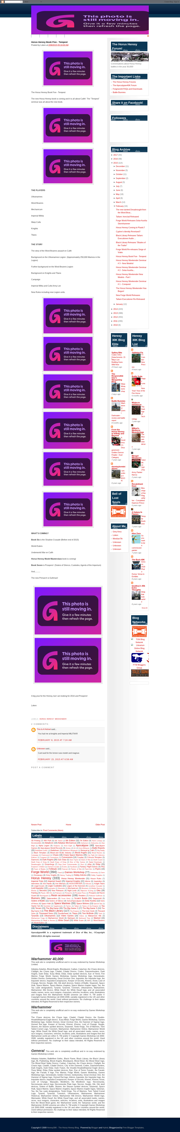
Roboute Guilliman (95, 896)
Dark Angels (47, 859)
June (118, 190)
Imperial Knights (73, 881)
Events (64, 867)
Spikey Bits (117, 353)
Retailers (82, 896)
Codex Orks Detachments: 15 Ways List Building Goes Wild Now (118, 360)
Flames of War (76, 869)
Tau (103, 906)
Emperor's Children (38, 867)
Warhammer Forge (38, 918)
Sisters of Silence (56, 901)
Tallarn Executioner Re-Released (130, 299)
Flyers (98, 869)
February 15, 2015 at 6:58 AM (55, 759)
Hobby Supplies (96, 875)
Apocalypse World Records (52, 848)
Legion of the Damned (76, 886)
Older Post (100, 824)
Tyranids (35, 916)
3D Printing (35, 841)
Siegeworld (97, 898)
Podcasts (58, 893)
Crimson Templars (94, 857)
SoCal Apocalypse (74, 901)
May (118, 194)
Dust (82, 864)
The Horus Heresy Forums (124, 82)
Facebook (73, 867)
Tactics (68, 906)
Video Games (67, 916)
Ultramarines (49, 916)
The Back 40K (138, 560)
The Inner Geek (88, 911)
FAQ (103, 867)
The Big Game (52, 908)
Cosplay (80, 857)
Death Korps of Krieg (58, 862)
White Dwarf (63, 920)
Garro (103, 872)
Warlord (97, 918)
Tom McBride (88, 913)
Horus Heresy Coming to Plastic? (130, 227)
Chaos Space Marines (73, 855)
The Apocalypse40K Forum (125, 85)
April (118, 198)
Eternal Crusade (53, 867)
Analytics (57, 846)
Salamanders (52, 898)
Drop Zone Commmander (67, 864)
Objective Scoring (86, 891)
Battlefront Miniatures (70, 850)
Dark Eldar (62, 860)
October (119, 174)
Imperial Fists (37, 881)
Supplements (58, 906)
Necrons (43, 890)
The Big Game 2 (70, 908)
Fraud (60, 872)
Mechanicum (73, 888)
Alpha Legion (44, 846)
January (119, 304)
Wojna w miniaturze (136, 403)
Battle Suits (137, 376)
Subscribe (142, 36)
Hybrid (105, 1127)
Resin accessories (61, 895)
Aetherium (84, 843)
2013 (115, 313)
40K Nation (58, 841)
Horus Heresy (41, 878)
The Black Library (53, 910)
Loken (115, 535)
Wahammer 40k (94, 916)
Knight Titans (99, 884)
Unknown (41, 748)
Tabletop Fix (137, 353)
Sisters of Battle (38, 901)
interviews (35, 884)
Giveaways (38, 875)
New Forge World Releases (128, 295)
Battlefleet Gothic (41, 850)
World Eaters (39, 923)
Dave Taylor (74, 860)
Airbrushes (95, 843)
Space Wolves (82, 903)
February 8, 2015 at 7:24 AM (55, 740)
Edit (35, 36)
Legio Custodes (55, 886)
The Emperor (74, 911)
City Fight (91, 855)
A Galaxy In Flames (137, 513)
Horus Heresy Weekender (53, 719)
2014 (115, 309)
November (120, 170)
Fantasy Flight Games (89, 867)
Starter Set (35, 906)
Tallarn (76, 906)
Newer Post (36, 824)
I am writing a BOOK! (123, 476)
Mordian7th (118, 538)
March (118, 202)
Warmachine (35, 920)
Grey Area (117, 531)
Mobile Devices (96, 888)
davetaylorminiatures (118, 467)
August (119, 182)
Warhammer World (56, 918)
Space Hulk (46, 904)
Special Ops (98, 904)
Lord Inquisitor (37, 888)
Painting (34, 893)
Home (68, 824)
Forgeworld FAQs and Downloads (127, 89)
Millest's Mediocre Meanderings (138, 430)
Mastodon (61, 888)
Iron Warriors (60, 884)
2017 (115, 155)
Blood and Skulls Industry (60, 853)
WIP (88, 920)
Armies (68, 848)
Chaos (56, 855)
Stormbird (46, 906)
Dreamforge (49, 864)
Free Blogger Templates (133, 1127)
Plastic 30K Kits (46, 893)
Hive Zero (136, 533)
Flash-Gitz (88, 869)
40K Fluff (47, 841)
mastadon (51, 888)
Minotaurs (85, 888)
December (120, 166)
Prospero (92, 893)
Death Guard (97, 860)
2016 (115, 159)
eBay (90, 864)
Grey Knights (51, 875)
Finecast (65, 869)
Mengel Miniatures (136, 457)
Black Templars (40, 853)
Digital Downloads (95, 862)
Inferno (87, 881)
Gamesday (94, 872)
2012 (115, 317)
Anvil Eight (68, 846)
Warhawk (71, 918)
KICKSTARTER (75, 884)
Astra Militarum (84, 848)
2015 (115, 163)
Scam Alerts (66, 898)
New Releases (58, 891)
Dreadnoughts (36, 864)
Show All (144, 608)
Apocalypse (82, 845)
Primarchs (68, 893)
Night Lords (72, 891)
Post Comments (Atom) (53, 830)
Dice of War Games (77, 862)
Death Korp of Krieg (39, 862)
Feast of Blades (40, 869)
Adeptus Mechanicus (67, 843)
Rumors (35, 898)
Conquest (43, 857)
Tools (100, 913)
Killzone (88, 884)
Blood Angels (81, 853)
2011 (115, 321)
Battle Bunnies (119, 92)
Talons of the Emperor (90, 906)
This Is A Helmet (44, 729)
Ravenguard (44, 896)
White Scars (79, 920)
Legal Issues (39, 886)
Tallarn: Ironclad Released (127, 216)
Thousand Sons (46, 913)
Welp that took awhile (143, 597)
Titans (74, 913)
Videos (81, 916)
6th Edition (70, 840)
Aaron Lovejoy (97, 841)
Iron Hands (47, 884)
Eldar (98, 864)
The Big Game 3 (90, 908)
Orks (98, 890)
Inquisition (98, 881)
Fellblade (53, 869)
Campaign (34, 855)
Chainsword (45, 855)
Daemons (35, 860)
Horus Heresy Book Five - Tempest (49, 42)
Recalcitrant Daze (137, 485)
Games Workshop (74, 872)
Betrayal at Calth (87, 850)
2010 (115, 325)
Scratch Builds (80, 898)
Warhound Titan (84, 918)
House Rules (96, 879)
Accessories (36, 843)
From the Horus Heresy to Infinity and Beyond (118, 433)
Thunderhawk (63, 913)
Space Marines (62, 903)
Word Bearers (99, 920)
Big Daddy (101, 850)
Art (75, 848)
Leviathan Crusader (95, 886)
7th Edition (84, 841)
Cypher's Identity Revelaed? (128, 231)
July (117, 186)
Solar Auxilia (90, 901)
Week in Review (49, 920)
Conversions (67, 857)
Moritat (33, 891)
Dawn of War (85, 860)
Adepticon (49, 843)
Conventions (54, 857)
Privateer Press (80, 893)
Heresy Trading (65, 875)
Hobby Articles (80, 875)
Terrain (38, 908)
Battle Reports (98, 848)
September (120, 178)
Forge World (40, 872)
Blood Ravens (97, 853)
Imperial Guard (54, 881)
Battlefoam (55, 850)
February (120, 206)
